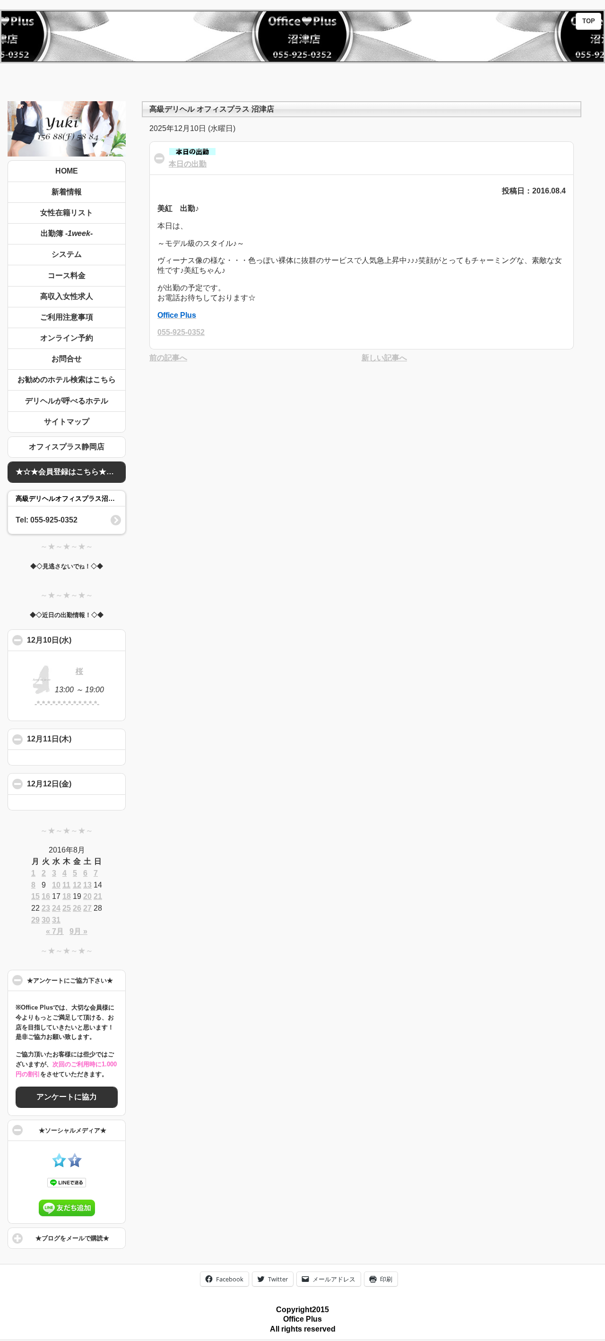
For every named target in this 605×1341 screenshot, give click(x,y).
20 (87, 896)
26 (77, 908)
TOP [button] (588, 21)
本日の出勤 (188, 164)
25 (66, 908)
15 (35, 896)
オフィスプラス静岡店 (66, 447)
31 (56, 920)
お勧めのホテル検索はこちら (66, 379)
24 (56, 908)
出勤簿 (67, 233)
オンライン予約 (66, 338)
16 (46, 896)
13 (87, 885)
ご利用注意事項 (66, 317)
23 (46, 908)
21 (98, 896)
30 (46, 920)
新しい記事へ (384, 358)
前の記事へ (168, 358)
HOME (66, 171)
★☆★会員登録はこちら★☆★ (68, 472)
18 (66, 896)
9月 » (78, 931)
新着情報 (67, 192)
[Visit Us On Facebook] (74, 1165)
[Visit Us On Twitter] (59, 1165)
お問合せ (67, 359)
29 (35, 920)
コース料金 (67, 275)
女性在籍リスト (66, 213)
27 (87, 908)
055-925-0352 (181, 332)
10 (56, 885)
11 (66, 885)
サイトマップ (66, 422)
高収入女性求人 (66, 296)
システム (67, 254)
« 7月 (55, 931)
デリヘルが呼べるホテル (66, 401)
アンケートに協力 (66, 1097)
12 (77, 885)
